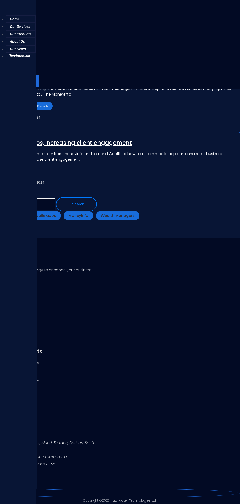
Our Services (20, 26)
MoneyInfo (78, 215)
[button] (57, 74)
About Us (17, 41)
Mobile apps (44, 215)
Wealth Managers (118, 215)
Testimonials (19, 56)
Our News (18, 49)
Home (15, 19)
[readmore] (120, 99)
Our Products (20, 34)
